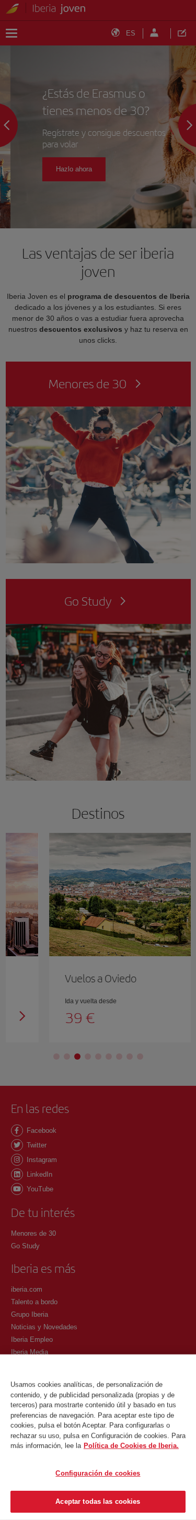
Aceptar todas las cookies (97, 1501)
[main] (98, 1437)
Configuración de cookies (97, 1473)
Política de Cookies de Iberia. (131, 1445)
